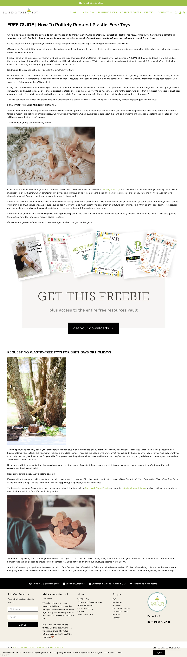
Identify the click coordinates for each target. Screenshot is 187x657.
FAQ (114, 599)
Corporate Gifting (85, 608)
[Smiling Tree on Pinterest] (162, 622)
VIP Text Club (83, 599)
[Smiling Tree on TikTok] (165, 622)
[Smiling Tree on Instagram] (155, 622)
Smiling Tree (18, 647)
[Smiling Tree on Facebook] (152, 622)
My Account (117, 602)
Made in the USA (85, 614)
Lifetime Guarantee (121, 608)
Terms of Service (56, 647)
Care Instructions (120, 611)
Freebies (149, 12)
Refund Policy (29, 647)
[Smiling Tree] (21, 11)
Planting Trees (107, 12)
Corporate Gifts (130, 12)
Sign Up (23, 624)
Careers (80, 611)
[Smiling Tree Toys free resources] (93, 340)
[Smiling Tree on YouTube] (169, 622)
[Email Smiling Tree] (148, 622)
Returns (116, 614)
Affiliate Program (85, 605)
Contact (116, 617)
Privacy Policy (42, 647)
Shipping (116, 605)
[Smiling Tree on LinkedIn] (158, 622)
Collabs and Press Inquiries (89, 602)
